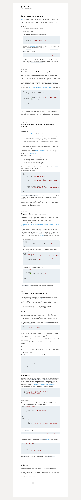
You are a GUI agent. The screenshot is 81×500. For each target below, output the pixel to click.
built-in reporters (33, 46)
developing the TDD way (40, 150)
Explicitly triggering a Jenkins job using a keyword (38, 72)
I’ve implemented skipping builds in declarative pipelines (39, 87)
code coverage (33, 133)
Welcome (24, 465)
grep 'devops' (28, 6)
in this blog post (43, 298)
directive (45, 439)
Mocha (22, 19)
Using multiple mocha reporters (32, 16)
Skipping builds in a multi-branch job (33, 214)
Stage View (42, 235)
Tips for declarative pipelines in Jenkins (34, 294)
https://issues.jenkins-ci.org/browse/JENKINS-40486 (44, 384)
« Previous (24, 483)
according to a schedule (51, 82)
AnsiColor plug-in (35, 354)
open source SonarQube (32, 153)
